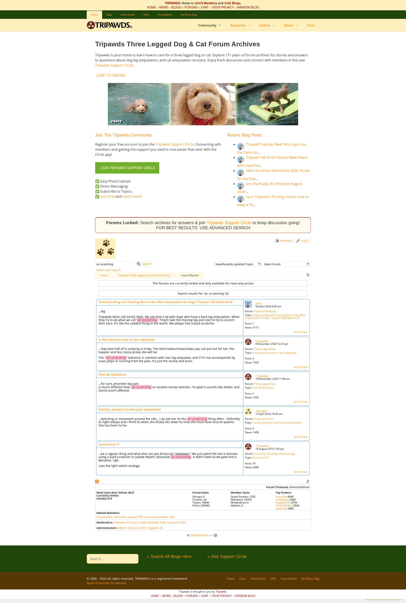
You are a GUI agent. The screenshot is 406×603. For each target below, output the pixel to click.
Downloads (128, 15)
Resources (238, 25)
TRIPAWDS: (173, 3)
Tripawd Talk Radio (265, 311)
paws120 (281, 508)
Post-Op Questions (112, 375)
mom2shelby (284, 505)
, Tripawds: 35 (154, 528)
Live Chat (107, 196)
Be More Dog (189, 15)
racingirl (261, 411)
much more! (132, 196)
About (288, 25)
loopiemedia (104, 517)
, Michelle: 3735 (156, 522)
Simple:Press (200, 535)
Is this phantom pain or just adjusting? (127, 340)
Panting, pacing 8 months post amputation (130, 409)
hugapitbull (283, 502)
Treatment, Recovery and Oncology (274, 453)
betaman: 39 (121, 522)
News (94, 15)
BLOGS (176, 7)
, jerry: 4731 (139, 528)
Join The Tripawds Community (123, 135)
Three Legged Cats (265, 348)
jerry (258, 303)
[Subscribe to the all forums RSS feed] (97, 481)
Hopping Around (263, 418)
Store (311, 25)
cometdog (282, 499)
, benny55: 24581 (175, 522)
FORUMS (191, 7)
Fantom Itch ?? (109, 444)
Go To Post (301, 332)
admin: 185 (125, 528)
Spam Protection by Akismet (106, 583)
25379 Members (206, 3)
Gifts (146, 15)
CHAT (205, 7)
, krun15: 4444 (138, 522)
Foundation (165, 15)
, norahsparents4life (155, 517)
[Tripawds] (110, 25)
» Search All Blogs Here (169, 556)
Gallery (264, 25)
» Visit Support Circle (227, 556)
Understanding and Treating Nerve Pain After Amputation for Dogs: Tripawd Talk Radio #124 (165, 302)
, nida (171, 517)
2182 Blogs (232, 3)
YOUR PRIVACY (223, 7)
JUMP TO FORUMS (111, 75)
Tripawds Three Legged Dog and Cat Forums (144, 275)
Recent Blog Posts (244, 135)
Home (104, 275)
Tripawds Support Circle (114, 65)
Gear (109, 15)
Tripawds (262, 341)
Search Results (190, 275)
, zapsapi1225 (134, 517)
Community (207, 25)
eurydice (281, 496)
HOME (151, 7)
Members (286, 241)
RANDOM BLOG (248, 7)
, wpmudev (119, 517)
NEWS (163, 7)
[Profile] (248, 304)
